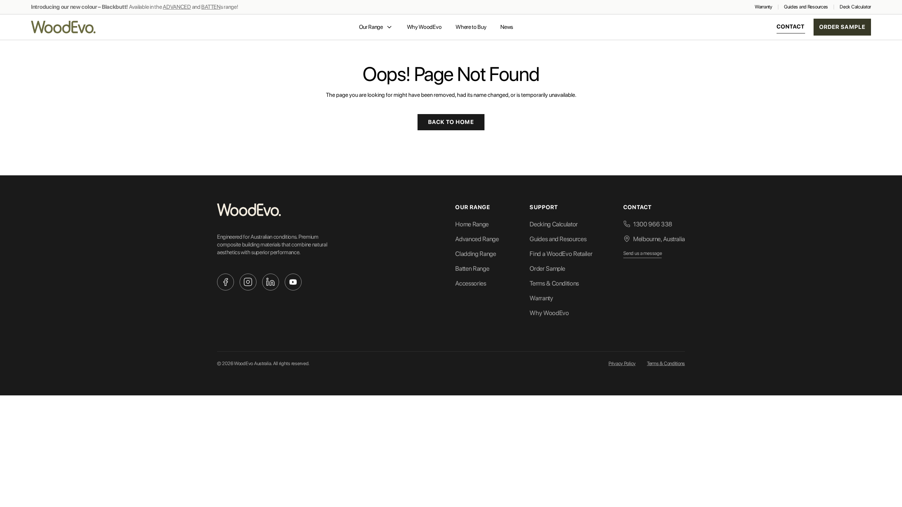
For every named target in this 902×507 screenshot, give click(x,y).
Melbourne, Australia (659, 239)
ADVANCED (177, 7)
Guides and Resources (806, 7)
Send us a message (642, 253)
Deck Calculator (855, 7)
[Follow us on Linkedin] (270, 282)
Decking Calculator (554, 224)
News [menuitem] (506, 27)
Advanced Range (477, 239)
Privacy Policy (622, 363)
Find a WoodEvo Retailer (561, 253)
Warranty (763, 7)
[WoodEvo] (63, 27)
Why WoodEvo (549, 313)
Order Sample (842, 27)
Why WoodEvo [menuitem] (424, 27)
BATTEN (210, 7)
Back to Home (451, 122)
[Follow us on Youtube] (293, 282)
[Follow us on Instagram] (248, 282)
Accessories (470, 283)
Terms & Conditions (554, 283)
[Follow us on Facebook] (225, 282)
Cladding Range (475, 253)
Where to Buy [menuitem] (471, 27)
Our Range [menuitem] (371, 27)
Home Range (471, 224)
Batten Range (472, 268)
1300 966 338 (652, 224)
